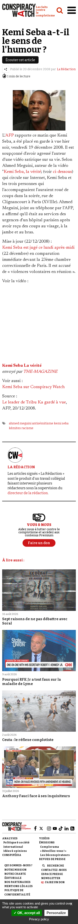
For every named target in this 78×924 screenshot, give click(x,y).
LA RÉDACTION (21, 467)
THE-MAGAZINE (40, 372)
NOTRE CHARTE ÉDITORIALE (15, 875)
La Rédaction (66, 69)
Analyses (10, 838)
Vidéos (44, 838)
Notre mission (15, 869)
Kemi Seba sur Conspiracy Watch (33, 387)
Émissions (47, 842)
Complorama (49, 846)
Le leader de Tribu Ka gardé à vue (34, 402)
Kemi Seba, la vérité (22, 172)
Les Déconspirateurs (55, 855)
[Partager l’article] (5, 69)
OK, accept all (28, 913)
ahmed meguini (20, 423)
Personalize (56, 913)
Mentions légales (18, 886)
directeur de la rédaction (28, 493)
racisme (27, 428)
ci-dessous (62, 172)
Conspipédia (11, 855)
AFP (9, 135)
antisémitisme (42, 423)
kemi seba (61, 423)
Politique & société (16, 842)
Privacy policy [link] (39, 919)
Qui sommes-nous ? (18, 865)
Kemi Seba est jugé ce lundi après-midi (38, 247)
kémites (15, 428)
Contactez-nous (54, 869)
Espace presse (52, 874)
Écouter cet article (20, 60)
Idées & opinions (15, 850)
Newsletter (50, 878)
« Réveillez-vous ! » (53, 850)
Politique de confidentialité (17, 892)
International (13, 846)
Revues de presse (52, 859)
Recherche (55, 865)
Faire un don (55, 882)
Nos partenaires (17, 882)
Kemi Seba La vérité (22, 365)
